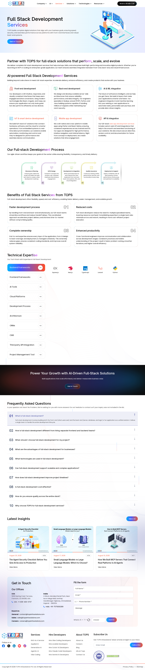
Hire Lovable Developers (58, 644)
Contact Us (80, 655)
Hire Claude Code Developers (60, 651)
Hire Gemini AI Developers (59, 655)
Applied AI (35, 644)
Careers (79, 644)
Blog (77, 647)
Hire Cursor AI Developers (59, 647)
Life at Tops (80, 651)
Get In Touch (15, 41)
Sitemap (140, 667)
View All (132, 519)
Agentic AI (35, 651)
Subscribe (136, 645)
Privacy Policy (128, 667)
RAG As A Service (37, 640)
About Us (79, 640)
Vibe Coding (35, 655)
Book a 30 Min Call (127, 3)
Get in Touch (72, 386)
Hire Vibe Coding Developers (60, 640)
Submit (111, 620)
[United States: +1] (76, 601)
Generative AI (36, 647)
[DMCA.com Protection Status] (113, 656)
